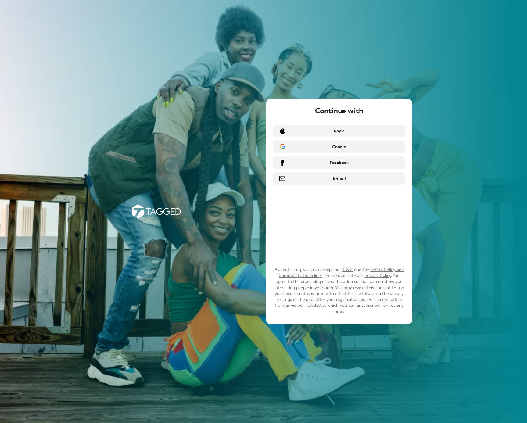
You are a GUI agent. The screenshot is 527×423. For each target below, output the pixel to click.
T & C (347, 269)
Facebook (339, 162)
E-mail (339, 178)
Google (339, 146)
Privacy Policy (377, 275)
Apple (339, 131)
